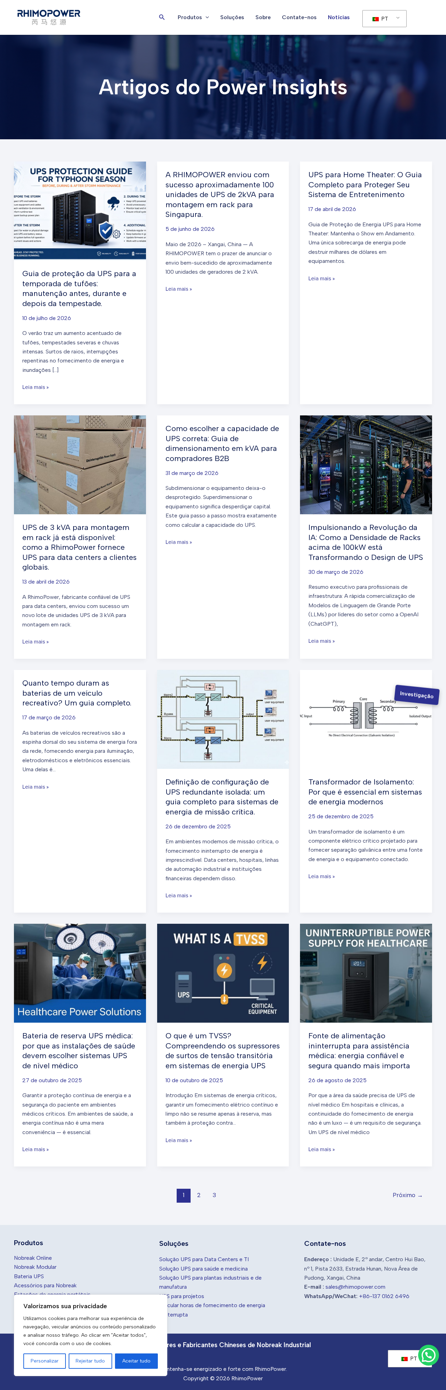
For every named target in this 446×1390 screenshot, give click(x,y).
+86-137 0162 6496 (384, 1296)
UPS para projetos (181, 1296)
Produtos (190, 17)
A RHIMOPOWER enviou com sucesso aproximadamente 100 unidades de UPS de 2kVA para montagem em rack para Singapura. (220, 194)
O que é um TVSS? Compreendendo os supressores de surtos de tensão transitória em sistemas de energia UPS (223, 1050)
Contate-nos (299, 17)
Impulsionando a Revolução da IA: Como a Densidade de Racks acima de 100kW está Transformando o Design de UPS (365, 542)
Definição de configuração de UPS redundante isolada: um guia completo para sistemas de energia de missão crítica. (222, 797)
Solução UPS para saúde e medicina (203, 1268)
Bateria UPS (29, 1276)
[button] (162, 17)
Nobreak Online (33, 1258)
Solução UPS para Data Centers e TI (204, 1259)
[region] (90, 1335)
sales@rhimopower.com (355, 1286)
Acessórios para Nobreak (45, 1285)
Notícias (339, 17)
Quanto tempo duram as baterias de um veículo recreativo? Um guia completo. (76, 693)
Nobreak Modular (35, 1267)
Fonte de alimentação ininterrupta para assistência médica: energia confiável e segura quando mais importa (359, 1050)
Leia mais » (35, 387)
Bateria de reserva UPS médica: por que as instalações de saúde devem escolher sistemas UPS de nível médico (78, 1050)
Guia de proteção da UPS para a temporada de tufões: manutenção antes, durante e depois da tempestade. (79, 288)
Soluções (232, 17)
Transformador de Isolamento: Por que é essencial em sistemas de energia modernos (365, 791)
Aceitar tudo (136, 1361)
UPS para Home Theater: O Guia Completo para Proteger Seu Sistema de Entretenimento (365, 184)
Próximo (408, 1195)
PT (384, 18)
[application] (205, 17)
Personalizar (45, 1361)
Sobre (263, 17)
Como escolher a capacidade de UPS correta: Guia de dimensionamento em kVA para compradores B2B (222, 443)
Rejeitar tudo (90, 1361)
